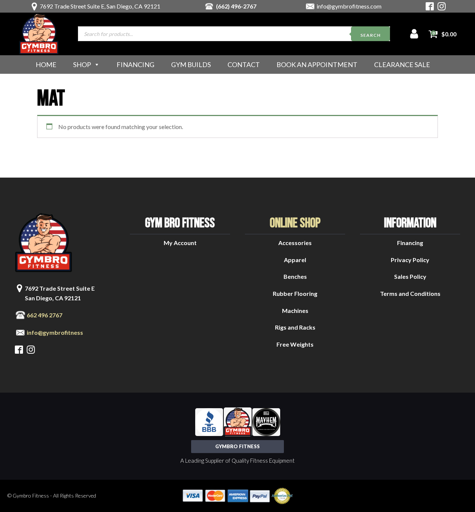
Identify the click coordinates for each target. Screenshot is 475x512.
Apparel (295, 259)
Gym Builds (191, 64)
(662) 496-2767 (236, 6)
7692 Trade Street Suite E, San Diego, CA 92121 (100, 6)
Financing (135, 64)
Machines (295, 310)
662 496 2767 (44, 314)
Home (46, 64)
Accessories (295, 242)
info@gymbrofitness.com (349, 6)
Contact (243, 64)
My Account (180, 242)
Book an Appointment (316, 64)
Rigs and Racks (295, 327)
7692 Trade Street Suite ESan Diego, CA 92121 (60, 293)
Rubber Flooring (295, 293)
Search (370, 35)
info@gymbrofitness (55, 332)
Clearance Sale (402, 64)
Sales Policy (410, 276)
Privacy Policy (410, 259)
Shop (82, 64)
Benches (295, 276)
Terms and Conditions (410, 293)
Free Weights (295, 344)
